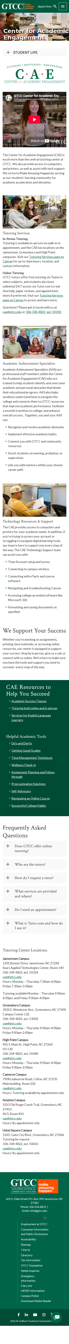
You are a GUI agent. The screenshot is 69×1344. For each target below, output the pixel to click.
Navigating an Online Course (31, 798)
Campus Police (30, 1295)
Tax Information (30, 1260)
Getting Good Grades (26, 750)
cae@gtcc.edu (12, 312)
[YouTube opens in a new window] (35, 1315)
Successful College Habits (29, 806)
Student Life (25, 52)
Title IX (25, 1249)
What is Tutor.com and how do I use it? (39, 926)
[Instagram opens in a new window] (44, 1315)
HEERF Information (33, 1290)
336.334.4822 (37, 1206)
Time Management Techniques (32, 758)
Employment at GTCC (34, 1224)
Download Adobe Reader (36, 1301)
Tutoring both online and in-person (34, 708)
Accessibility (28, 1239)
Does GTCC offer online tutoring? (33, 848)
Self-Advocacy (21, 791)
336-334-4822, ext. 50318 (43, 312)
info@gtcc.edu (38, 1210)
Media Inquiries (30, 1270)
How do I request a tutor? (34, 878)
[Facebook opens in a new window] (18, 1315)
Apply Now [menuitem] (44, 6)
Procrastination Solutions (29, 784)
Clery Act (26, 1285)
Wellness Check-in (24, 765)
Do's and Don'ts (22, 743)
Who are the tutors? (30, 864)
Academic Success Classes (29, 701)
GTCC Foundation (32, 1265)
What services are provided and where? (36, 894)
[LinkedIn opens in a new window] (27, 1315)
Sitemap (26, 1244)
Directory (27, 1255)
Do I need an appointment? (35, 909)
